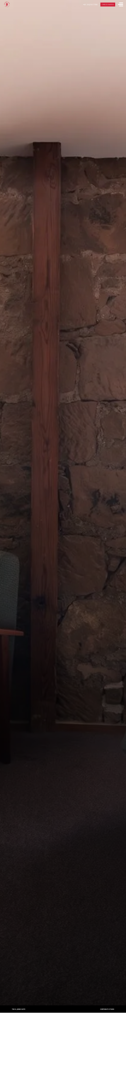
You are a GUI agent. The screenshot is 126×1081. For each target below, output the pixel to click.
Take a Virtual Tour (75, 989)
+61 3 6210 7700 (90, 4)
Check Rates (108, 4)
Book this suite (51, 989)
